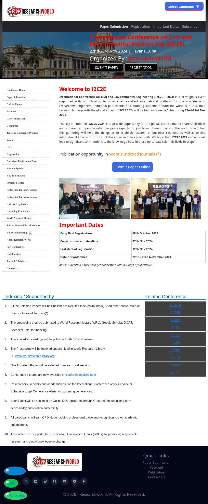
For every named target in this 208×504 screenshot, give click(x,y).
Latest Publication (16, 118)
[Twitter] (26, 481)
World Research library (19, 218)
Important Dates (166, 26)
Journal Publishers (16, 261)
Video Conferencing (18, 232)
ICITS (175, 327)
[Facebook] (54, 481)
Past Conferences (16, 246)
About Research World (19, 239)
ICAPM (175, 357)
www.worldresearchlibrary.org (34, 356)
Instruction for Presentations (22, 197)
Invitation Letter (15, 182)
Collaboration (14, 254)
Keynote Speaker (15, 168)
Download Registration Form (22, 161)
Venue (10, 140)
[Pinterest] (84, 481)
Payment (11, 111)
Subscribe (189, 26)
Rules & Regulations (17, 204)
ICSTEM (175, 305)
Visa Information (16, 175)
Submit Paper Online (132, 166)
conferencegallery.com (81, 374)
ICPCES (175, 312)
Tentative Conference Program (22, 132)
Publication (156, 472)
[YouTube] (64, 481)
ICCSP (175, 342)
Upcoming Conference (18, 211)
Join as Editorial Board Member (23, 225)
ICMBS (175, 320)
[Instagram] (45, 481)
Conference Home (16, 90)
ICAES (175, 365)
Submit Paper (106, 67)
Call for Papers (14, 104)
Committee (12, 125)
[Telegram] (74, 481)
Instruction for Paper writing (22, 189)
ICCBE (175, 350)
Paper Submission (114, 26)
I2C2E (175, 373)
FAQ (9, 147)
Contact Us (12, 268)
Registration (140, 26)
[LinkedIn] (35, 481)
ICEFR (175, 335)
